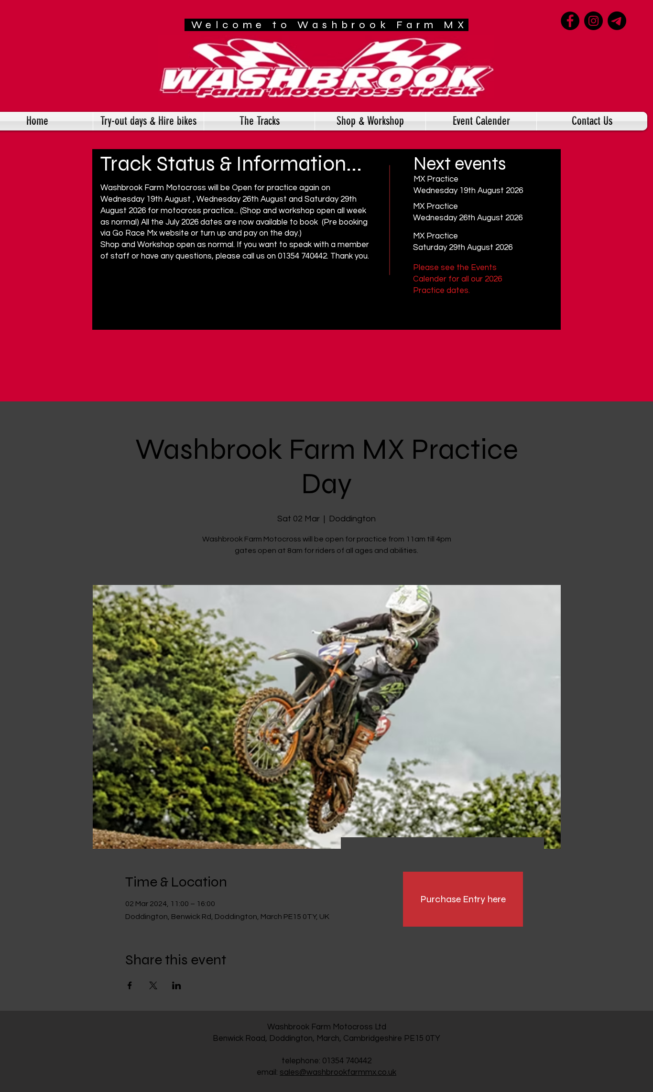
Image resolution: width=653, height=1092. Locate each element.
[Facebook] (570, 20)
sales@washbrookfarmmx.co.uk (338, 1072)
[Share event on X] (153, 985)
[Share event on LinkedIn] (176, 985)
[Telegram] (617, 20)
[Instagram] (593, 20)
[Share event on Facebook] (129, 985)
